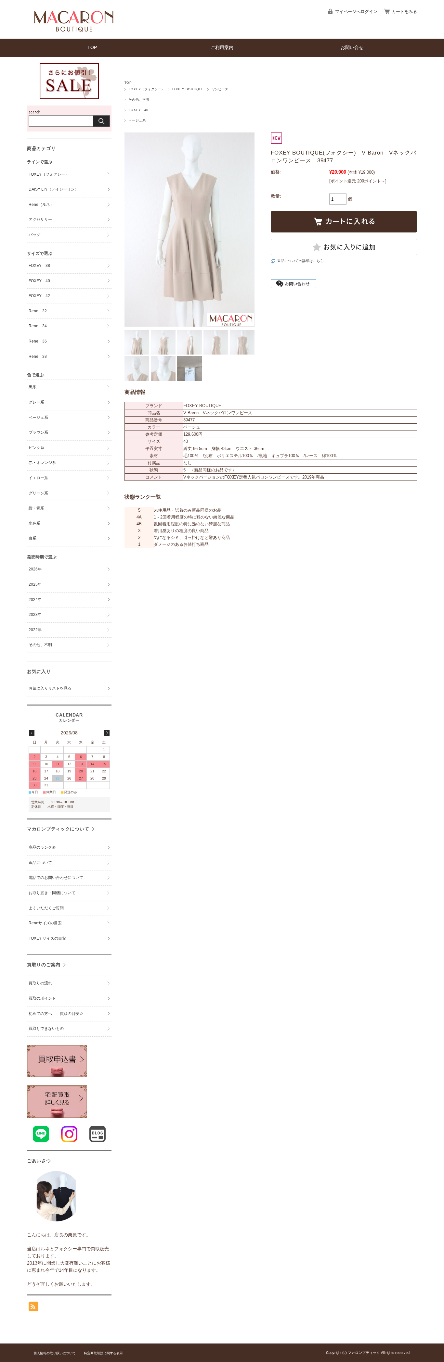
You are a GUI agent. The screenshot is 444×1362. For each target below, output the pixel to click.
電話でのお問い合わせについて (56, 877)
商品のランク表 (42, 847)
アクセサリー (40, 219)
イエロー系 (38, 478)
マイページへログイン (356, 11)
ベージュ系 (137, 120)
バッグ (34, 234)
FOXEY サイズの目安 (47, 938)
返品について (40, 862)
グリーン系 (38, 493)
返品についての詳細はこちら (300, 261)
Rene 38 (38, 356)
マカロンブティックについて (58, 828)
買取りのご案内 (43, 964)
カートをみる (404, 11)
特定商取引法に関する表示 (103, 1353)
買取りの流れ (40, 983)
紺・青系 (36, 508)
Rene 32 (38, 311)
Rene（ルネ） (41, 204)
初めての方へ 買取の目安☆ (56, 1013)
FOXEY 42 (39, 296)
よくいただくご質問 (46, 908)
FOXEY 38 (39, 265)
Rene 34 (38, 326)
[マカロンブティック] (71, 33)
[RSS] (33, 1308)
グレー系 (36, 402)
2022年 (35, 630)
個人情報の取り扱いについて (54, 1353)
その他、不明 (139, 99)
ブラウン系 (38, 432)
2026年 (35, 569)
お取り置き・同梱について (52, 893)
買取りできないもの (46, 1028)
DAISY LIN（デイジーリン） (54, 189)
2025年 (35, 584)
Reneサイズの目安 (45, 923)
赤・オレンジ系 (42, 462)
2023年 (35, 614)
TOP (92, 47)
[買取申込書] (57, 1075)
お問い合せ (352, 47)
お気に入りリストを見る (50, 688)
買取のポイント (44, 998)
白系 (32, 538)
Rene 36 (38, 341)
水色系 (34, 523)
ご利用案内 (222, 47)
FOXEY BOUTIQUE (188, 89)
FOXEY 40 (139, 110)
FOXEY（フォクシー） (147, 89)
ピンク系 (36, 447)
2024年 (35, 599)
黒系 (32, 387)
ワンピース (220, 89)
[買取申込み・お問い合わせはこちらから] (57, 1116)
